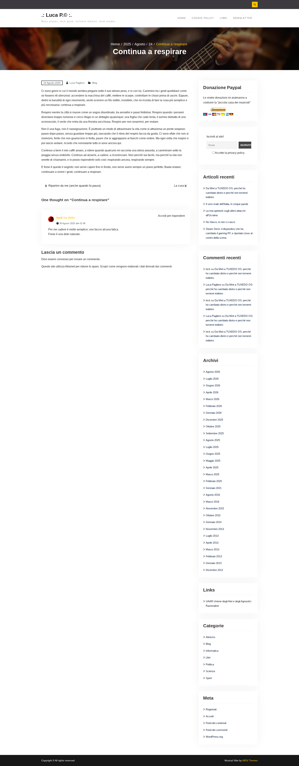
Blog (94, 82)
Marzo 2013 (212, 549)
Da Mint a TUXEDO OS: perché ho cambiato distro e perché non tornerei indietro (227, 193)
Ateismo (210, 637)
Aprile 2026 (212, 392)
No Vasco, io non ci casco (220, 222)
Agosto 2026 (213, 371)
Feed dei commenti (216, 729)
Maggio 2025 (213, 460)
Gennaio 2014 (213, 522)
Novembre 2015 (215, 508)
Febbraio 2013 (214, 556)
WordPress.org (214, 736)
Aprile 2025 (212, 467)
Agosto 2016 (213, 494)
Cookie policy (203, 18)
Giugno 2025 (213, 453)
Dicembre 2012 (214, 569)
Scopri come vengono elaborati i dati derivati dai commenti (136, 266)
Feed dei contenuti (216, 723)
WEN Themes (250, 760)
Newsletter (242, 18)
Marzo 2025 (212, 474)
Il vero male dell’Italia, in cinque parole (227, 204)
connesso (63, 259)
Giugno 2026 (213, 385)
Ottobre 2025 (213, 426)
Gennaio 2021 (213, 488)
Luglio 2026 (212, 378)
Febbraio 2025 (214, 481)
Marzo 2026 (212, 399)
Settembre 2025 (215, 433)
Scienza (210, 671)
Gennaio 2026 (213, 412)
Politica (210, 664)
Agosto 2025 (213, 440)
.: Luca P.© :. (56, 15)
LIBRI (223, 18)
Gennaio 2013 (213, 563)
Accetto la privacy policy (229, 152)
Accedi (210, 716)
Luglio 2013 (212, 535)
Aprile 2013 (212, 542)
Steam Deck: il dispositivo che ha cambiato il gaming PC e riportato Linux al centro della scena (229, 233)
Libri (208, 657)
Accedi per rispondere (171, 215)
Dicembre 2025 (214, 419)
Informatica (212, 650)
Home (182, 18)
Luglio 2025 (212, 447)
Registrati (211, 709)
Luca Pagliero (77, 82)
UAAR (209, 601)
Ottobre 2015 (213, 515)
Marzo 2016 (212, 501)
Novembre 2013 (215, 529)
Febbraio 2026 (214, 406)
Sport (209, 678)
